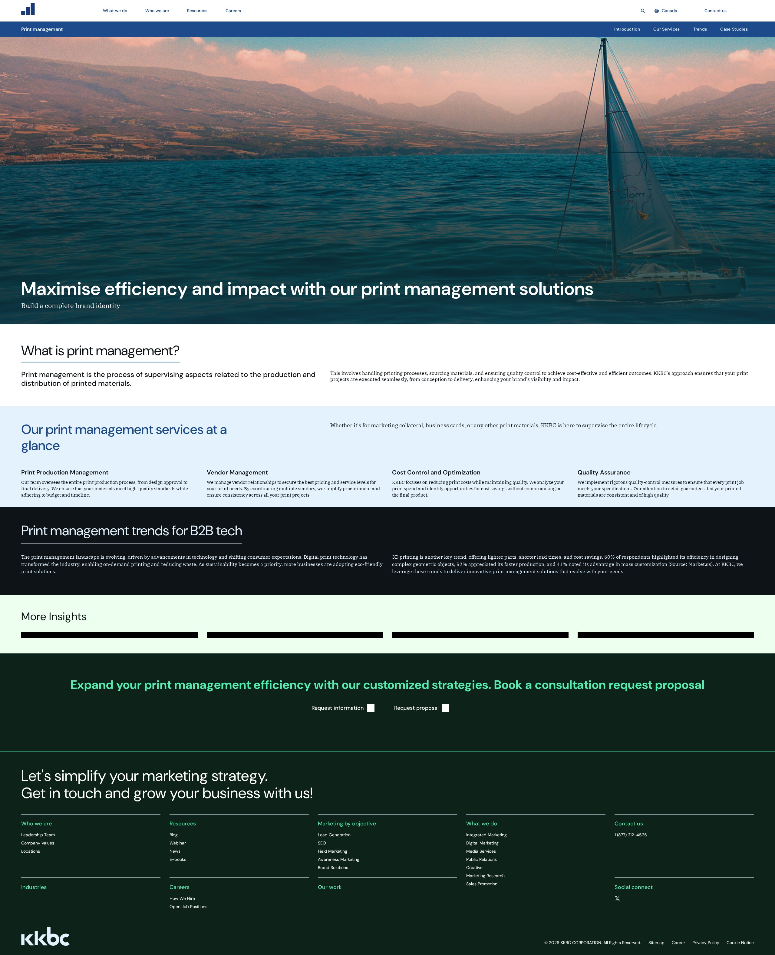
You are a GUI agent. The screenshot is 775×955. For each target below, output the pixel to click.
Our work (329, 887)
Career (678, 942)
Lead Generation (334, 835)
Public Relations (481, 859)
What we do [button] (115, 10)
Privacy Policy (705, 942)
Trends (700, 29)
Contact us (715, 10)
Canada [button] (669, 10)
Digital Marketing (482, 843)
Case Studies (734, 29)
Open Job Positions (188, 906)
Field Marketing (332, 851)
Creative (474, 867)
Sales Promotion (481, 884)
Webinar (178, 843)
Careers (180, 887)
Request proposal (416, 708)
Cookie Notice (740, 942)
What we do (481, 823)
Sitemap (656, 942)
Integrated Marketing (486, 835)
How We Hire (182, 898)
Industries (34, 887)
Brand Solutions (333, 867)
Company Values (37, 843)
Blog (174, 835)
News (175, 851)
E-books (178, 859)
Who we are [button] (157, 10)
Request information (338, 708)
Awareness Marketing (338, 859)
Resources (183, 823)
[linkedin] (642, 899)
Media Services (481, 851)
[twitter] (617, 899)
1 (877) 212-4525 (631, 835)
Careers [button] (233, 10)
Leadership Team (38, 835)
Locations (30, 851)
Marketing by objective (347, 823)
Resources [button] (197, 10)
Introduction (627, 29)
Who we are (36, 823)
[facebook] (630, 899)
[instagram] (654, 899)
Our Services (666, 29)
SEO (322, 843)
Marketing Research (485, 875)
